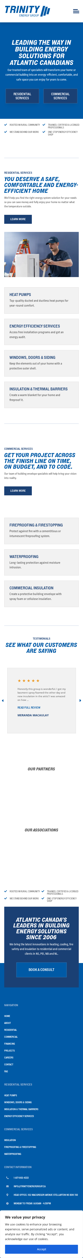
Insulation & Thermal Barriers (38, 389)
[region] (41, 1234)
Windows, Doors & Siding (32, 357)
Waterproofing (23, 556)
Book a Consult (41, 970)
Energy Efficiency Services (34, 326)
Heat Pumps (20, 294)
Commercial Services (60, 96)
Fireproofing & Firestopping (36, 525)
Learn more (18, 219)
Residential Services (22, 96)
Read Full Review (29, 707)
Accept (41, 1249)
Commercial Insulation (31, 588)
